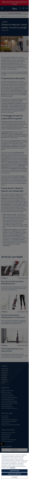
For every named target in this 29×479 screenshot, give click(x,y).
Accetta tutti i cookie (14, 470)
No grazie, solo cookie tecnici (14, 474)
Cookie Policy (12, 467)
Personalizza (14, 477)
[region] (14, 466)
